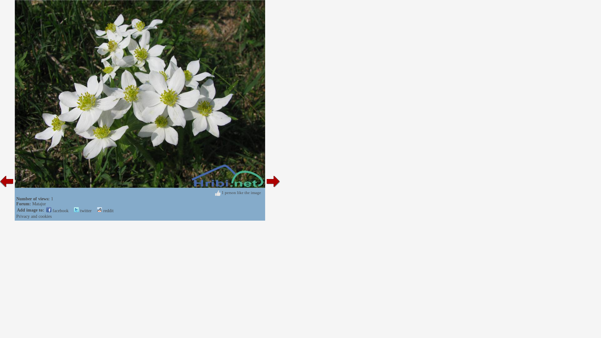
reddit (108, 210)
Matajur (39, 204)
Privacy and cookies (34, 216)
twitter (85, 210)
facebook (60, 210)
